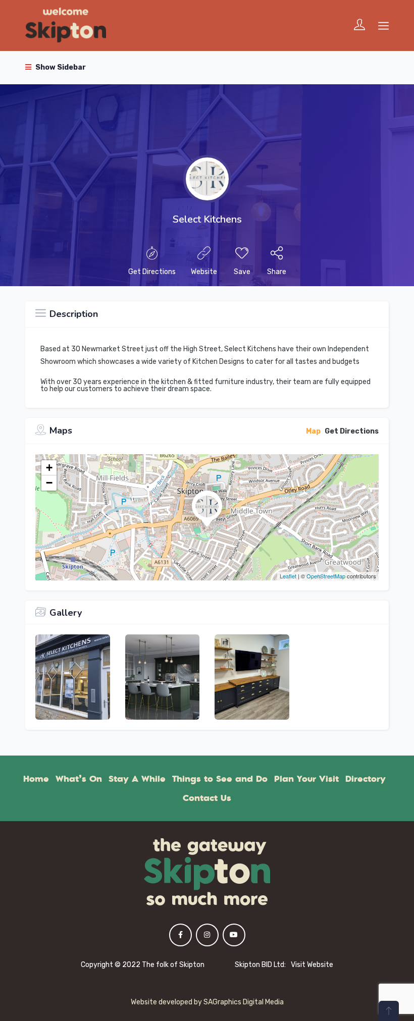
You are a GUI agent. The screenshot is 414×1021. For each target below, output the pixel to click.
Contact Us (207, 798)
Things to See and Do (220, 779)
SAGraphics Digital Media (243, 1002)
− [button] (49, 482)
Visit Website (312, 964)
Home (36, 779)
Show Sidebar (60, 67)
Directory (365, 779)
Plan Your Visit (306, 779)
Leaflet (288, 576)
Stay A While (137, 779)
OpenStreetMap (325, 576)
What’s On (79, 779)
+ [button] (49, 467)
